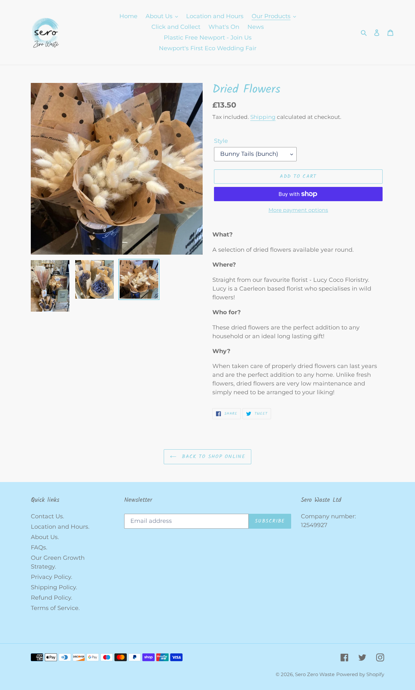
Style (221, 140)
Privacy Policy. (51, 577)
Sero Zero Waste (315, 674)
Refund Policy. (51, 597)
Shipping (263, 117)
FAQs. (39, 547)
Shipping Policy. (54, 587)
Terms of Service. (55, 608)
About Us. (45, 537)
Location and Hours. (60, 526)
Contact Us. (47, 516)
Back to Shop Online (212, 457)
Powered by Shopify (360, 674)
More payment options (298, 210)
